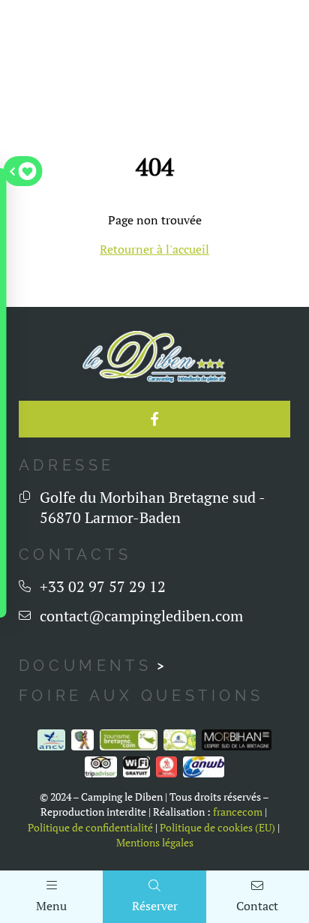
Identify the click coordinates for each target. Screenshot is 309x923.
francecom (237, 812)
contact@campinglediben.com (141, 616)
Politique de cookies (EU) (217, 827)
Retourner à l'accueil (154, 249)
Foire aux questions (141, 696)
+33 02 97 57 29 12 (103, 586)
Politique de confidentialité (90, 827)
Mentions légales (155, 842)
